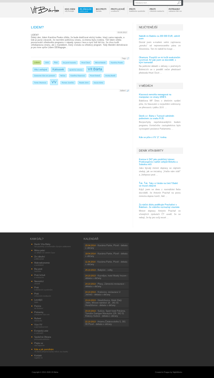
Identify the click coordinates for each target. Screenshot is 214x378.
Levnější (38, 301)
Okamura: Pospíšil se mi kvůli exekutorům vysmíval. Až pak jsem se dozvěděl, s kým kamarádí (159, 60)
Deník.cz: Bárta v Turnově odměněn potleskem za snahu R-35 (156, 117)
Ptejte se (39, 344)
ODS (47, 63)
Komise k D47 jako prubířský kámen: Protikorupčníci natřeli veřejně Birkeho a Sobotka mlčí (158, 162)
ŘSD (56, 63)
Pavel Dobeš (95, 76)
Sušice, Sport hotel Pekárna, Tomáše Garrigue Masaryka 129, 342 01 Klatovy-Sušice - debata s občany (105, 313)
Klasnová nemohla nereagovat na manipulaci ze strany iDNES (155, 95)
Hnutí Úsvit (85, 63)
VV (54, 82)
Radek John (84, 83)
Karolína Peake (117, 63)
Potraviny (175, 10)
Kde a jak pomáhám (51, 350)
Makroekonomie (42, 264)
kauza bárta (98, 83)
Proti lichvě (118, 10)
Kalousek (58, 69)
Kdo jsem (70, 10)
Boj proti (101, 10)
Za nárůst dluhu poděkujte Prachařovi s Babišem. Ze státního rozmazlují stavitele (159, 205)
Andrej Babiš (110, 76)
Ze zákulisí (85, 10)
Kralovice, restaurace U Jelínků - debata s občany (102, 293)
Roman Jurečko (68, 83)
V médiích (146, 85)
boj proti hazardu (69, 63)
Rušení (38, 319)
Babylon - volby (105, 270)
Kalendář (91, 238)
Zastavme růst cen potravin (44, 76)
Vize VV (41, 325)
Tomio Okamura (40, 83)
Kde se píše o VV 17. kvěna (152, 137)
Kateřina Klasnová (78, 76)
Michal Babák (100, 63)
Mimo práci (44, 251)
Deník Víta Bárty (151, 150)
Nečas (62, 76)
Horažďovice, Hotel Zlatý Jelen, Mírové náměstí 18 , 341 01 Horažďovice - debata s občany (103, 302)
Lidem (37, 62)
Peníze (38, 307)
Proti (137, 10)
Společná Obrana (42, 338)
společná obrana (75, 70)
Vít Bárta (95, 69)
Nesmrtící (39, 282)
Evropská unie (41, 332)
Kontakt (38, 356)
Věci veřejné (40, 69)
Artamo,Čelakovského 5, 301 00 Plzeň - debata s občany (105, 322)
